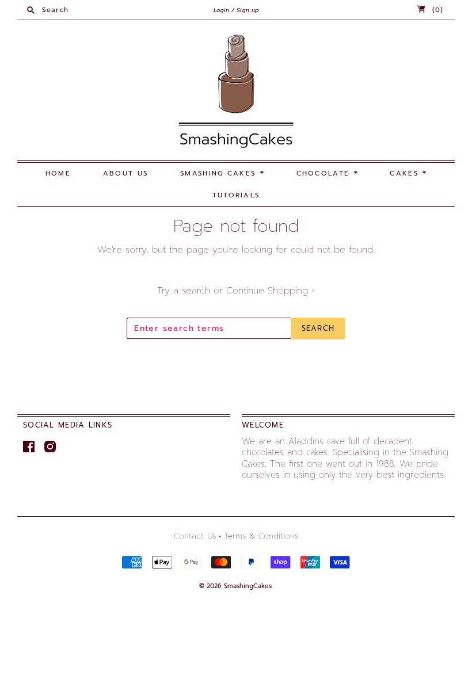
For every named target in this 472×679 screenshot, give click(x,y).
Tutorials (236, 195)
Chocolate (324, 173)
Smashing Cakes (220, 173)
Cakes (406, 173)
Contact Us (195, 536)
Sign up (248, 10)
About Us (125, 173)
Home (58, 173)
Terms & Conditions (261, 536)
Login (221, 10)
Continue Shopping (270, 290)
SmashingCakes (248, 586)
